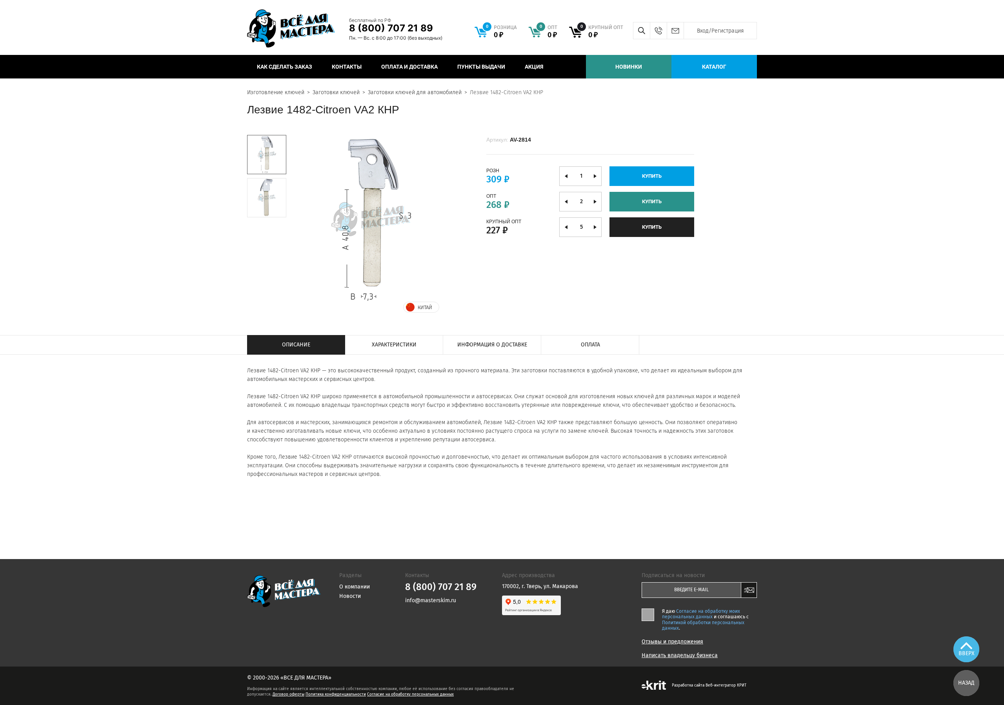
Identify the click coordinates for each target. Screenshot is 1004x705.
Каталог (714, 67)
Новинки (628, 67)
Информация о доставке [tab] (492, 344)
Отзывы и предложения (672, 642)
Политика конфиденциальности (336, 694)
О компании (354, 586)
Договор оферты (288, 694)
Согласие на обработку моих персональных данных (701, 613)
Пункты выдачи (481, 67)
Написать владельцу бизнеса (680, 655)
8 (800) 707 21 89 (391, 28)
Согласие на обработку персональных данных (410, 694)
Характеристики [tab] (394, 344)
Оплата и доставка (409, 67)
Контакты (347, 67)
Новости (350, 596)
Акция (534, 67)
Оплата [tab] (590, 344)
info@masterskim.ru (675, 30)
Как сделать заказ (284, 67)
